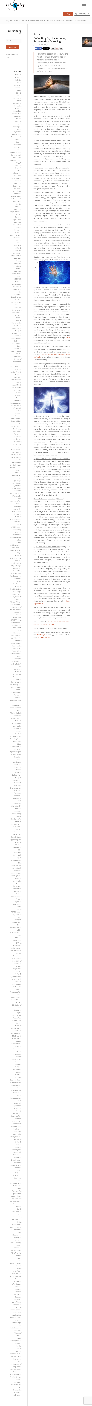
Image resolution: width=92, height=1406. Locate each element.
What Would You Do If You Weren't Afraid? (15, 1273)
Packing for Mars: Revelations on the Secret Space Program (15, 746)
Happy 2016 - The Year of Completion (16, 677)
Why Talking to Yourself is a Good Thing (16, 568)
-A (68, 14)
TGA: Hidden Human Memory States (15, 653)
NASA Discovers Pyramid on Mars (15, 914)
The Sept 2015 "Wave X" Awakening (16, 878)
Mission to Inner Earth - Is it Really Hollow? (15, 560)
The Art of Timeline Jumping (17, 1335)
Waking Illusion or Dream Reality (16, 1343)
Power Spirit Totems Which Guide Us (16, 379)
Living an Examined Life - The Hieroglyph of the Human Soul (15, 1356)
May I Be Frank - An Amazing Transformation (15, 1371)
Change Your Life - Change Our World (16, 1284)
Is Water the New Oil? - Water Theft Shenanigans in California (15, 785)
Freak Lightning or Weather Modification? (16, 1312)
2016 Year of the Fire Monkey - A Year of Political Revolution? (15, 612)
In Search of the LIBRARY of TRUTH (15, 521)
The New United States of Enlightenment (15, 1030)
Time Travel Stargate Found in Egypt (15, 160)
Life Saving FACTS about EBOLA (16, 1219)
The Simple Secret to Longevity (17, 1297)
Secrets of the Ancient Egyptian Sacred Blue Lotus (16, 901)
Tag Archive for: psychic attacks (20, 20)
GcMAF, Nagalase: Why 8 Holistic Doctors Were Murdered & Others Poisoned (16, 824)
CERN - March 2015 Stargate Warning (16, 1038)
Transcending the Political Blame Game (16, 286)
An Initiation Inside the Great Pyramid (16, 1157)
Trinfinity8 (41, 635)
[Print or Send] (57, 49)
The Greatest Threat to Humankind (16, 1072)
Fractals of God (44, 637)
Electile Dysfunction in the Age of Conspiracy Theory (16, 359)
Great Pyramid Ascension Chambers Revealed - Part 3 (15, 697)
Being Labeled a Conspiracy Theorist (15, 1204)
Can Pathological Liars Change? (16, 294)
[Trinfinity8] (15, 5)
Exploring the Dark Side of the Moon (16, 961)
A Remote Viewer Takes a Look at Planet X (15, 602)
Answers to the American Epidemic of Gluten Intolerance (16, 1049)
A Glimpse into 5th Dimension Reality (16, 457)
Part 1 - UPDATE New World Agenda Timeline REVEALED (15, 240)
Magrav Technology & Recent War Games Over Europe (16, 1018)
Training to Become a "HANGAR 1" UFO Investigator (17, 798)
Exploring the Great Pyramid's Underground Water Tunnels (16, 131)
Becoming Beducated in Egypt (16, 273)
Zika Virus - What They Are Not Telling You (16, 635)
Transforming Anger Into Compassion (16, 325)
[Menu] (82, 5)
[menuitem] (82, 5)
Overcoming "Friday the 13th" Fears (17, 1392)
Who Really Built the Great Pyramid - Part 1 (15, 715)
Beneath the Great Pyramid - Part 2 (15, 707)
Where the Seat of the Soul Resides (15, 540)
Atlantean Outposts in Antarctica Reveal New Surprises (17, 188)
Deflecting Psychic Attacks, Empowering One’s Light (50, 39)
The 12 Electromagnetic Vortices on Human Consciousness (15, 1093)
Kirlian (68, 338)
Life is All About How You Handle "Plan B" (15, 369)
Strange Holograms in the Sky (16, 968)
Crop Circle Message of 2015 (17, 847)
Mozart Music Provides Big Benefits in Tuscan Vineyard (16, 390)
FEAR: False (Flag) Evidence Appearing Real (15, 837)
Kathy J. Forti (51, 45)
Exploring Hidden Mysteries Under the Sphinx (17, 85)
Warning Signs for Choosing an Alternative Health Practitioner (15, 578)
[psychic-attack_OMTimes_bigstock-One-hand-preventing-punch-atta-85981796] (87, 42)
